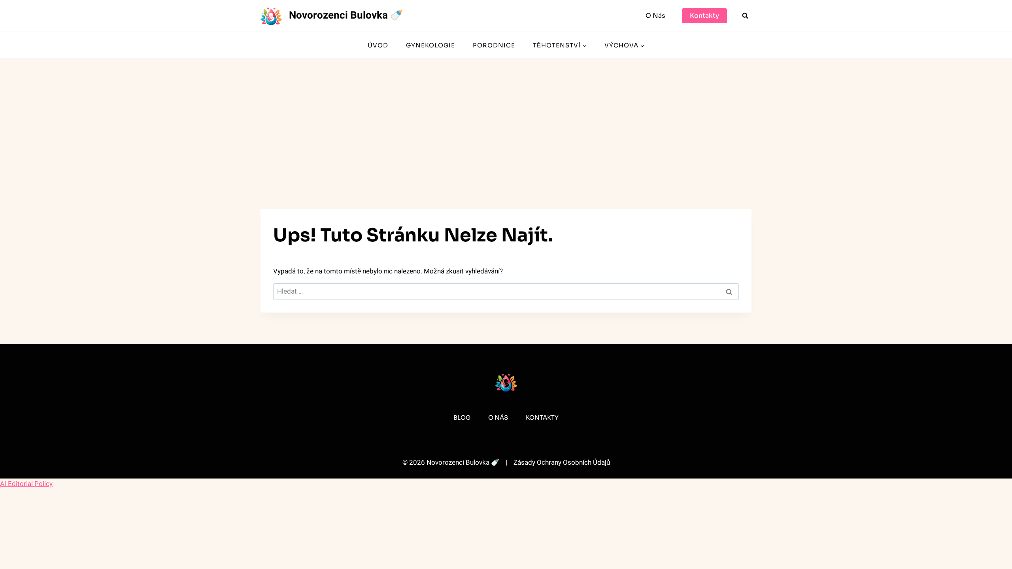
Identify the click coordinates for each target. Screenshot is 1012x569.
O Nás (655, 15)
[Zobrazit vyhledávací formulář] (745, 15)
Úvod (378, 45)
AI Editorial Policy (26, 484)
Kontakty (704, 15)
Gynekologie (430, 45)
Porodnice (494, 45)
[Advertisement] (506, 118)
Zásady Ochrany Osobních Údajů (562, 462)
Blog (461, 417)
